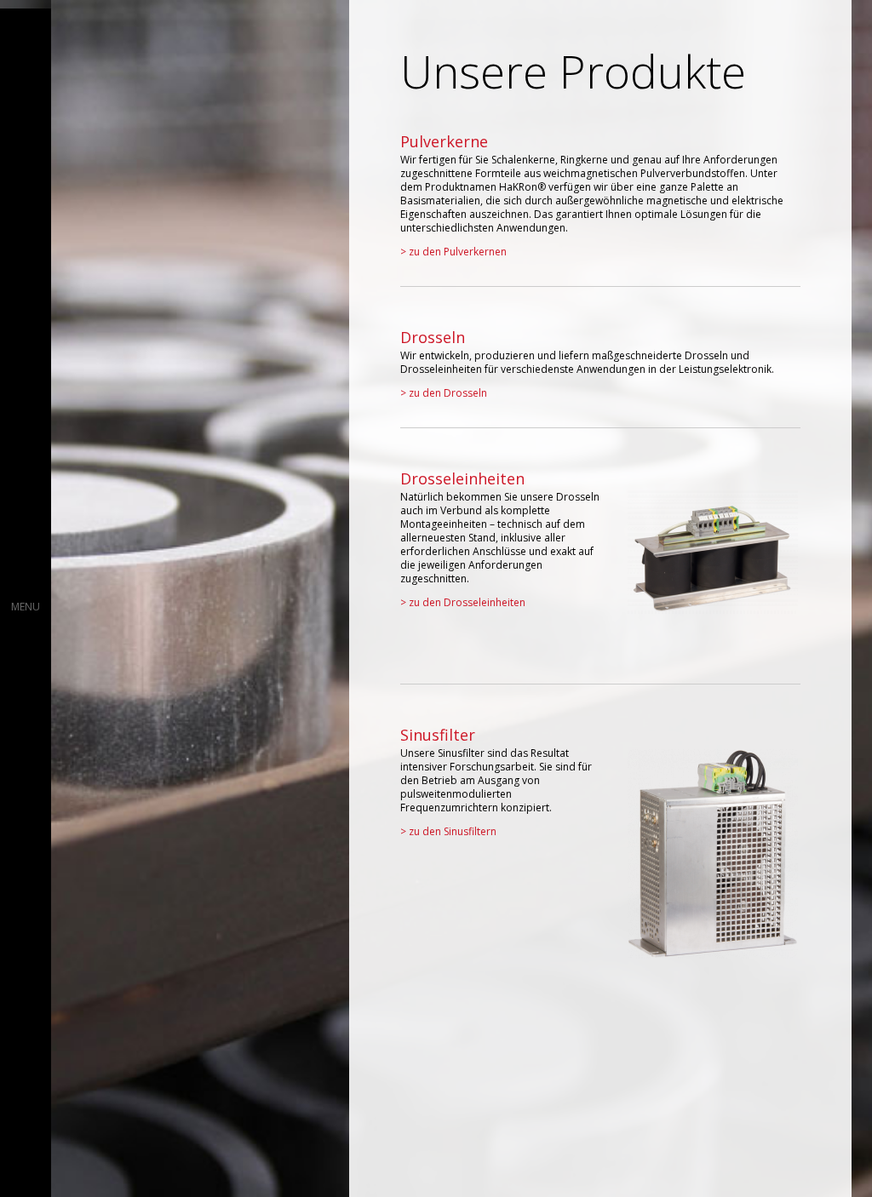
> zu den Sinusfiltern (448, 831)
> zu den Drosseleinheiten (462, 602)
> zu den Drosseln (443, 393)
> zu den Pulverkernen (453, 251)
